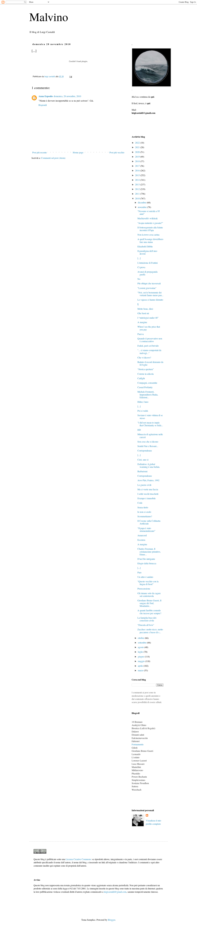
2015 (137, 175)
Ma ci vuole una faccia (147, 489)
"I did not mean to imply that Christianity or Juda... (150, 424)
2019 (137, 156)
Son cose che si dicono (147, 441)
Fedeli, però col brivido (148, 345)
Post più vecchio (116, 152)
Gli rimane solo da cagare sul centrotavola (149, 594)
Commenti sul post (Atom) (53, 157)
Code (139, 502)
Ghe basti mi (143, 313)
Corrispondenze (144, 450)
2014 (137, 179)
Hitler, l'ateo (142, 401)
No (138, 278)
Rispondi (43, 104)
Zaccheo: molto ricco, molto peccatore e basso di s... (150, 631)
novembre (142, 207)
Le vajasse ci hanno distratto (150, 299)
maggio (141, 661)
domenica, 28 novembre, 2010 (67, 96)
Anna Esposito (46, 96)
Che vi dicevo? (144, 357)
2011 (137, 193)
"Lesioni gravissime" (146, 287)
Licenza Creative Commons (78, 859)
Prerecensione (143, 588)
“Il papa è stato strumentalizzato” (146, 529)
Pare (139, 572)
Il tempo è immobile (146, 498)
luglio (141, 651)
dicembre (142, 202)
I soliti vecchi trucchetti (147, 493)
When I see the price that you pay (148, 328)
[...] (139, 258)
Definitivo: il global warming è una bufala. (148, 465)
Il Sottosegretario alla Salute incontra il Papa (150, 229)
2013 (137, 184)
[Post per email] (70, 76)
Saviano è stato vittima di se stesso (150, 416)
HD (139, 429)
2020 (137, 151)
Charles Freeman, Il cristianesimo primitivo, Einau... (149, 551)
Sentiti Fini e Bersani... (147, 446)
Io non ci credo (144, 511)
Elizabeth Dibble (145, 246)
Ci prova (141, 267)
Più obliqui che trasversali (149, 283)
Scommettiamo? (144, 516)
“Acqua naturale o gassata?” (150, 222)
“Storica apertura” (145, 369)
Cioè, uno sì (142, 459)
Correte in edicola (145, 373)
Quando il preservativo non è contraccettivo (149, 340)
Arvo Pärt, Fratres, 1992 (148, 480)
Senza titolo (142, 507)
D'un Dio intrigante (146, 558)
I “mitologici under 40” (147, 317)
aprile (140, 665)
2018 (137, 161)
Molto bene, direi (145, 308)
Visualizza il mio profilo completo (153, 822)
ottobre (141, 637)
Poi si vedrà (142, 410)
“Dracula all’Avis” (145, 624)
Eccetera (141, 539)
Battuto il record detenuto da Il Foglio (150, 363)
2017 (137, 165)
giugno (141, 656)
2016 (137, 170)
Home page (78, 152)
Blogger (111, 919)
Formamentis (137, 744)
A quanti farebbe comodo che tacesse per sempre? (149, 612)
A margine (142, 322)
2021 (137, 147)
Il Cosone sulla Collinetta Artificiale (148, 522)
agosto (141, 647)
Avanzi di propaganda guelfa (147, 273)
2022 (137, 142)
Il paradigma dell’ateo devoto (147, 252)
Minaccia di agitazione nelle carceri (150, 435)
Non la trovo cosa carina (148, 234)
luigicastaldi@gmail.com (115, 891)
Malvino (48, 16)
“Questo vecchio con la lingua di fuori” (147, 583)
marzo (141, 670)
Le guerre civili (144, 484)
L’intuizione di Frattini (147, 262)
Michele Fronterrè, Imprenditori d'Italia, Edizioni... (147, 394)
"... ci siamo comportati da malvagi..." (149, 351)
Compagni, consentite (147, 382)
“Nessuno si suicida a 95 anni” (148, 212)
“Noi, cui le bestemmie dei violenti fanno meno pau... (150, 294)
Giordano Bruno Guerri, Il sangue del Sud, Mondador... (149, 603)
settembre (142, 642)
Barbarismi (142, 471)
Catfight (141, 378)
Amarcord (142, 535)
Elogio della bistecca (146, 563)
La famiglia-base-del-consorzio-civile (147, 619)
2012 (137, 189)
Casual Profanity (145, 387)
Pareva (140, 333)
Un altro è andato (145, 576)
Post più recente (39, 152)
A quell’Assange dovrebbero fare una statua (150, 240)
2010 (137, 198)
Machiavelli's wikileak (147, 218)
